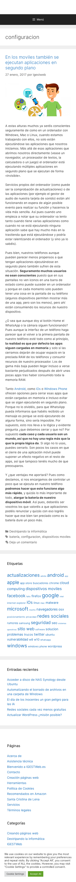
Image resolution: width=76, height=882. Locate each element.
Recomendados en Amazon (26, 794)
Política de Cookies (20, 788)
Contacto (13, 772)
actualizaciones (23, 575)
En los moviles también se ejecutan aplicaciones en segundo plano (32, 62)
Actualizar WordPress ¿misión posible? (34, 715)
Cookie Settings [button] (15, 873)
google (50, 595)
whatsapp (45, 639)
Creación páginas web (23, 777)
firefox (36, 596)
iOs (38, 389)
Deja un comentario (23, 542)
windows (17, 645)
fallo (28, 596)
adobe (43, 576)
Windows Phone (55, 389)
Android (20, 389)
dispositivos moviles (56, 537)
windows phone (37, 646)
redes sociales (53, 616)
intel (62, 596)
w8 (31, 639)
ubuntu (50, 634)
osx (61, 609)
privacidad (31, 617)
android (55, 575)
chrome (54, 583)
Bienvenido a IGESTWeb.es (26, 767)
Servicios (13, 804)
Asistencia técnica (20, 761)
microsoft (17, 609)
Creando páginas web (22, 833)
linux (37, 602)
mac (42, 603)
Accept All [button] (35, 873)
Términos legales (19, 810)
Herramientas (16, 783)
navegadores (47, 609)
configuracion (30, 537)
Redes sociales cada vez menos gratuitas (36, 709)
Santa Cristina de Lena (23, 799)
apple (13, 582)
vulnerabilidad (17, 639)
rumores (12, 623)
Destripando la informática (28, 531)
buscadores (40, 583)
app (66, 576)
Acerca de (14, 756)
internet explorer (16, 602)
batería (14, 537)
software (40, 629)
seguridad (41, 622)
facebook (16, 595)
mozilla (32, 610)
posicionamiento (16, 616)
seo (54, 623)
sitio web (25, 628)
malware (52, 602)
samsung (24, 623)
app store (26, 583)
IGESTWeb (14, 844)
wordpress (55, 646)
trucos (28, 634)
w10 (36, 639)
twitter (39, 634)
